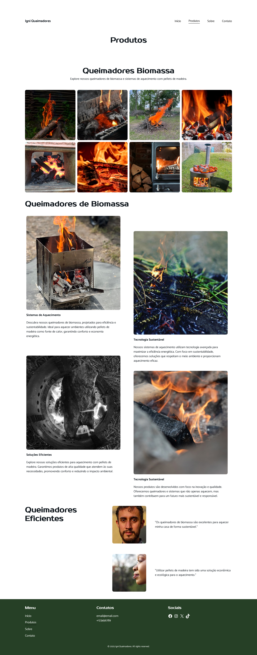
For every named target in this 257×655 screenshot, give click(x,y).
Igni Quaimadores (38, 21)
